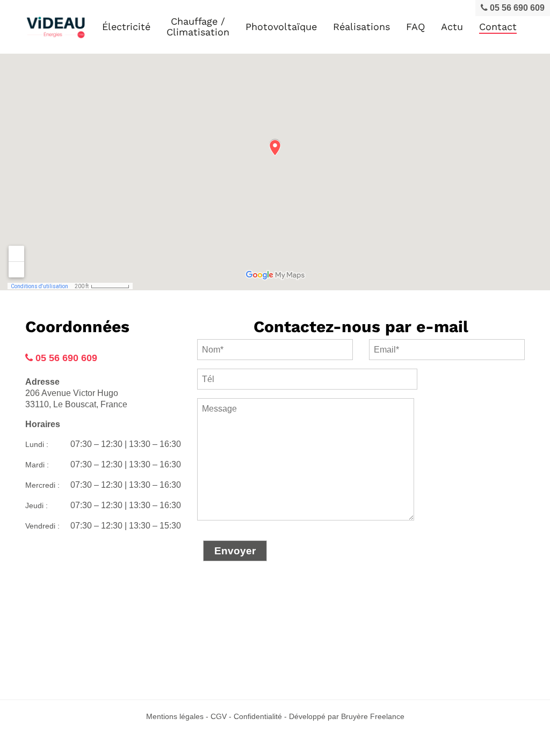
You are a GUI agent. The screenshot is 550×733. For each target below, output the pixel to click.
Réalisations (361, 26)
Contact (498, 26)
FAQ (415, 26)
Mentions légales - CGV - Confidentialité (214, 716)
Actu (452, 26)
